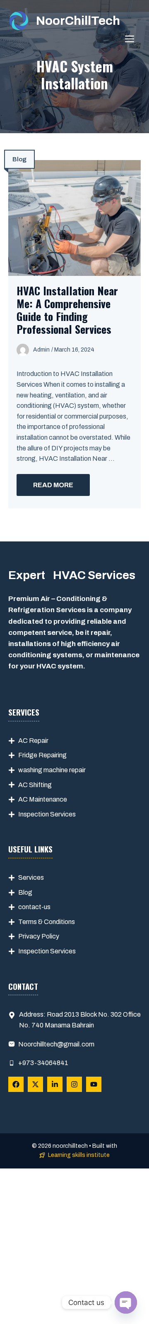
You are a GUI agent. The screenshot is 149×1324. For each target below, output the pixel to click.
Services (31, 877)
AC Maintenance (42, 799)
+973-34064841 (43, 1062)
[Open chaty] (126, 1302)
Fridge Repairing (42, 755)
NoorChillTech (78, 20)
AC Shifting (35, 784)
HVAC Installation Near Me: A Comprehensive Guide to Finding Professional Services (67, 310)
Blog (19, 159)
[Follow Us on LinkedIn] (54, 1084)
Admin (41, 350)
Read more (53, 484)
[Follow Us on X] (35, 1084)
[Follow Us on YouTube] (93, 1084)
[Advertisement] (74, 1246)
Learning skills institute (79, 1155)
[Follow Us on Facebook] (16, 1084)
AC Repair (33, 740)
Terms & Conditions (46, 921)
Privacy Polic (37, 936)
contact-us (34, 906)
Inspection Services (47, 814)
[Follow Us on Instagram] (74, 1084)
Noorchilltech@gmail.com (56, 1044)
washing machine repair (52, 769)
